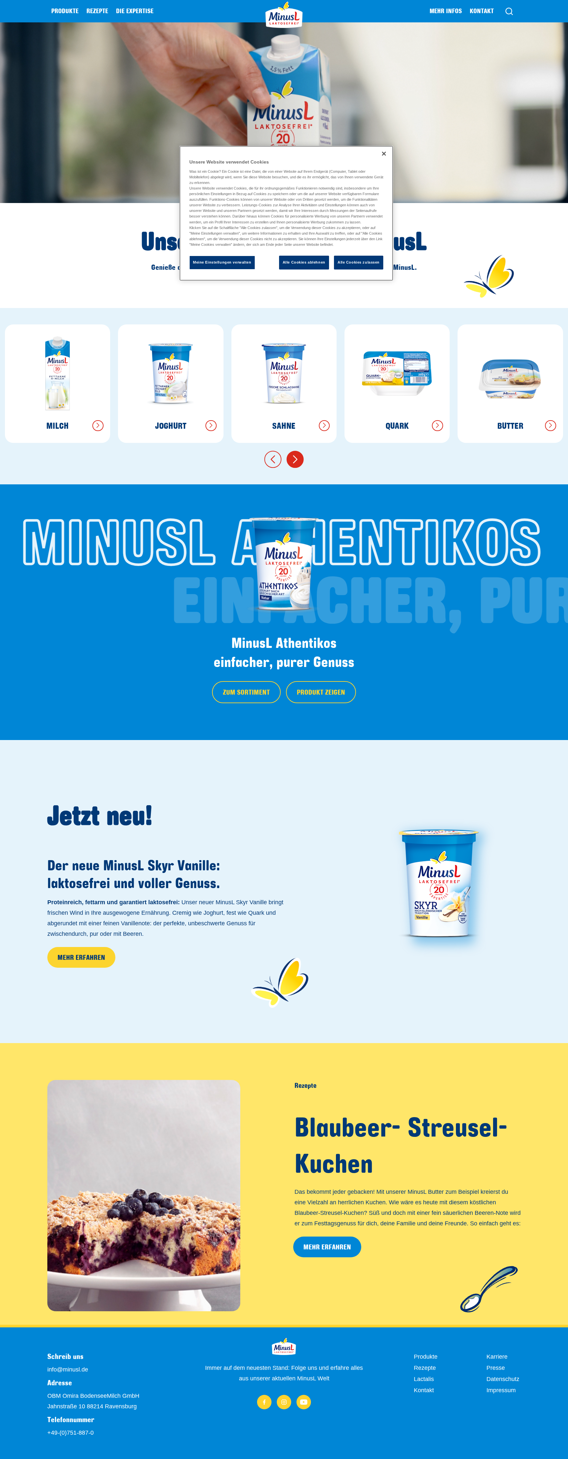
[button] (272, 459)
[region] (286, 213)
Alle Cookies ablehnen (304, 262)
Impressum (501, 1390)
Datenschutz (502, 1379)
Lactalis (424, 1379)
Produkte (426, 1356)
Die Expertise (135, 11)
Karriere (497, 1356)
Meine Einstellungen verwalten (222, 262)
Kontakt (482, 11)
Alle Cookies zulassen (359, 262)
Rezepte (97, 11)
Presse (495, 1368)
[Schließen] (384, 153)
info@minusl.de (67, 1369)
